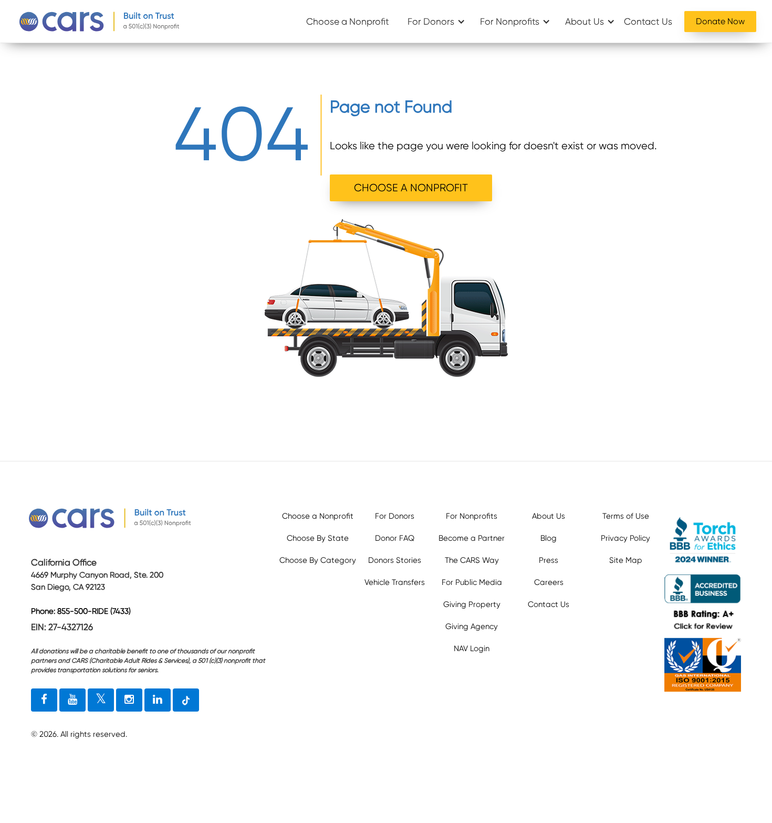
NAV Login (471, 648)
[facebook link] (44, 700)
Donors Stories (394, 560)
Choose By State (318, 538)
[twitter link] (101, 700)
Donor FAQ (394, 538)
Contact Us (648, 21)
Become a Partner (472, 538)
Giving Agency (471, 626)
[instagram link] (129, 700)
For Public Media (472, 582)
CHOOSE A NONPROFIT (411, 188)
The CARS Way (472, 560)
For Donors (431, 21)
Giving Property (471, 604)
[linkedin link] (157, 700)
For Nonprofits (509, 21)
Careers (549, 582)
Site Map (625, 560)
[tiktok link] (186, 700)
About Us (584, 21)
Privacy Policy (625, 538)
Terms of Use (625, 516)
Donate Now (720, 21)
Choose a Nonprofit (347, 21)
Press (548, 560)
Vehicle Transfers (394, 582)
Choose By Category (317, 560)
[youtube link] (72, 700)
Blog (548, 538)
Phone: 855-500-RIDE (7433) (81, 611)
